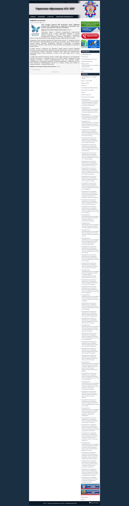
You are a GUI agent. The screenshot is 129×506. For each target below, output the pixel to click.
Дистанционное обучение (88, 90)
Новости (84, 92)
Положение (41, 16)
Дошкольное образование (58, 2)
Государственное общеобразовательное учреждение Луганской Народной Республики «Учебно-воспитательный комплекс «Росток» (90, 233)
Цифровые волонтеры (87, 61)
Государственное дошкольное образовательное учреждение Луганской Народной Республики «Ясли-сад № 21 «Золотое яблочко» (90, 394)
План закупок (85, 56)
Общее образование (71, 2)
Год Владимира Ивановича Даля (90, 87)
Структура (50, 16)
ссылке (69, 29)
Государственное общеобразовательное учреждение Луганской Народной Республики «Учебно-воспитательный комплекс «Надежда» (90, 297)
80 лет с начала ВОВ (87, 80)
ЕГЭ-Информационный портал (89, 59)
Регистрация (85, 497)
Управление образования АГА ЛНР (55, 503)
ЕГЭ (83, 71)
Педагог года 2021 (86, 94)
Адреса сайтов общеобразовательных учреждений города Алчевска (90, 65)
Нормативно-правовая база (64, 16)
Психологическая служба (88, 97)
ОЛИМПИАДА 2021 (86, 54)
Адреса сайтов (85, 83)
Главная (32, 16)
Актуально (85, 51)
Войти (83, 499)
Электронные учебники (87, 69)
